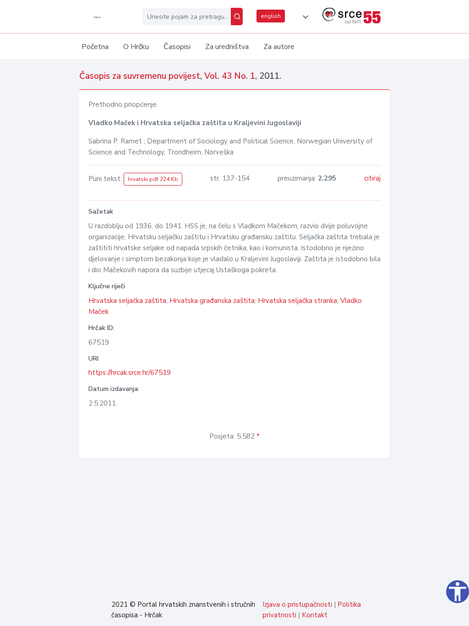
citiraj (372, 178)
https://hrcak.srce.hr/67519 (129, 372)
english (271, 16)
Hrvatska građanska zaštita (212, 300)
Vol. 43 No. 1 (229, 76)
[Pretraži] (237, 16)
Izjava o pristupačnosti (297, 604)
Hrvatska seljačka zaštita (127, 300)
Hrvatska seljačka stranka (297, 300)
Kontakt (314, 615)
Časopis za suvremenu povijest (139, 76)
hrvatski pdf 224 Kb (153, 179)
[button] (304, 17)
